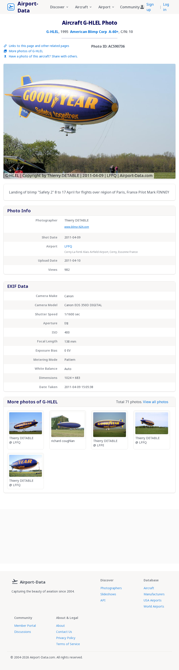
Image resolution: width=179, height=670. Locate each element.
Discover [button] (57, 7)
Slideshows (108, 594)
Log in (166, 7)
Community (129, 7)
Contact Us (64, 632)
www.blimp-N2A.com (76, 227)
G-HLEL (52, 31)
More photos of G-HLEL (26, 51)
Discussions (22, 632)
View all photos (155, 401)
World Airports (154, 606)
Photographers (111, 588)
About (60, 625)
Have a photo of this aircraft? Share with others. (43, 56)
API (102, 600)
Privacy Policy (65, 638)
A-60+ (114, 31)
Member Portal (25, 625)
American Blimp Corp (88, 31)
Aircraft (149, 588)
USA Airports (153, 600)
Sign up (150, 7)
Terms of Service (68, 644)
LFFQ (68, 246)
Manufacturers (154, 594)
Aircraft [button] (81, 7)
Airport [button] (104, 7)
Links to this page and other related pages (39, 46)
